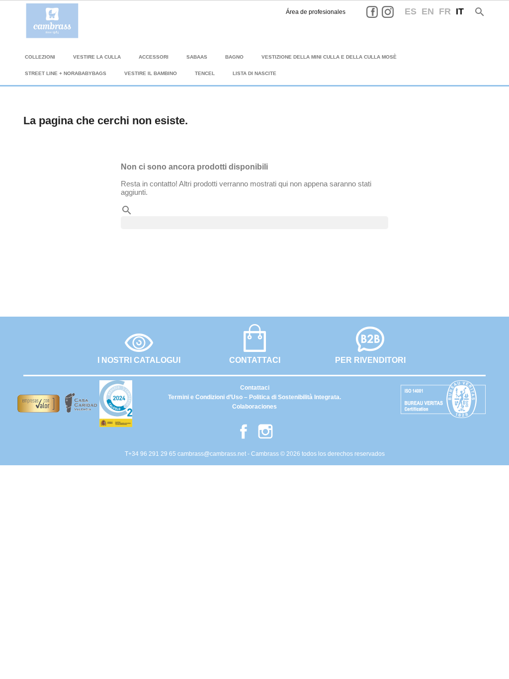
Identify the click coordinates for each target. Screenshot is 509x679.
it (460, 11)
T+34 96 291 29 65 (151, 453)
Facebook (379, 12)
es (411, 11)
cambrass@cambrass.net (212, 453)
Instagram (395, 12)
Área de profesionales (315, 11)
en (428, 11)
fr (445, 11)
